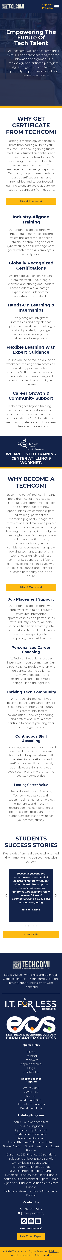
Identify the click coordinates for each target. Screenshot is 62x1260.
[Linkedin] (38, 1221)
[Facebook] (24, 1221)
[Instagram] (31, 1221)
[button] (57, 6)
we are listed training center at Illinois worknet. (31, 458)
